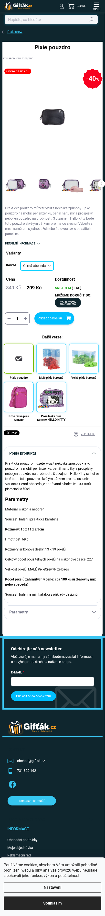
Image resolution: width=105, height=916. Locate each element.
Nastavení (52, 887)
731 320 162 (26, 771)
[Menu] (96, 6)
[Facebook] (11, 783)
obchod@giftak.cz (31, 761)
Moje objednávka (20, 848)
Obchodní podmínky (22, 840)
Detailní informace (20, 243)
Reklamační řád (19, 855)
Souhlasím (52, 903)
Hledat (91, 19)
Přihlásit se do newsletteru (33, 696)
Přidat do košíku (50, 318)
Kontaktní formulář (31, 801)
